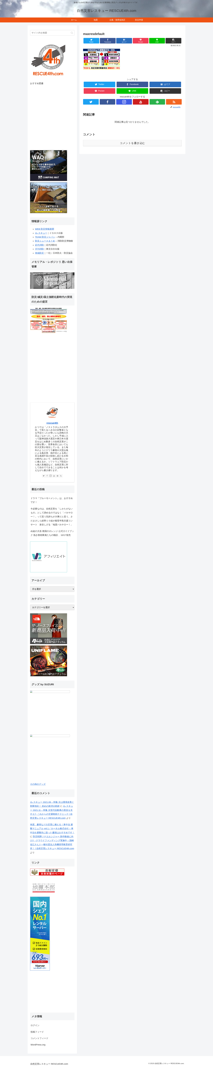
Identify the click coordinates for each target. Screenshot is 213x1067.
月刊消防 (39, 249)
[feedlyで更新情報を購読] (157, 102)
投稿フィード (37, 1032)
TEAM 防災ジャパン (45, 237)
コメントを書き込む (132, 143)
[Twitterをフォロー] (91, 102)
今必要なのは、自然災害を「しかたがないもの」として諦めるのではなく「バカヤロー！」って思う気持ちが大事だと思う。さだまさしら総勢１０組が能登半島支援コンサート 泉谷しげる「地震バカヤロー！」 (52, 517)
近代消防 (39, 245)
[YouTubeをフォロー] (141, 102)
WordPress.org (38, 1044)
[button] (173, 40)
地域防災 (39, 253)
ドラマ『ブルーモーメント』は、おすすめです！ (52, 500)
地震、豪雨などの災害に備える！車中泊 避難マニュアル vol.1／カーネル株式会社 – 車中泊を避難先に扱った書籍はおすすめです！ (52, 828)
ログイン (35, 1025)
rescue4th (52, 423)
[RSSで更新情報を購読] (174, 102)
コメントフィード (39, 1038)
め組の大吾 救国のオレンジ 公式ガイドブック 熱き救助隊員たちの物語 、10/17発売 (52, 533)
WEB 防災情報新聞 (44, 229)
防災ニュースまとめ (45, 241)
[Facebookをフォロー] (107, 102)
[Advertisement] (52, 992)
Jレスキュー (41, 233)
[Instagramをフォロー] (124, 102)
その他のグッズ (38, 784)
